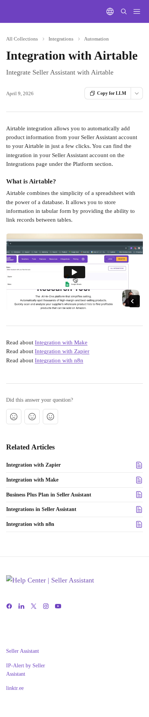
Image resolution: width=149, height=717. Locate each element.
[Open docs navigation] (137, 11)
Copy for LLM (111, 93)
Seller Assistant (22, 651)
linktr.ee (15, 688)
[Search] (124, 11)
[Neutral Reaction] (32, 416)
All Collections (22, 39)
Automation (96, 39)
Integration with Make (61, 342)
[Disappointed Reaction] (13, 416)
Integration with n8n (59, 360)
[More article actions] (137, 93)
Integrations (61, 39)
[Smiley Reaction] (50, 416)
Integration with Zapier (62, 351)
